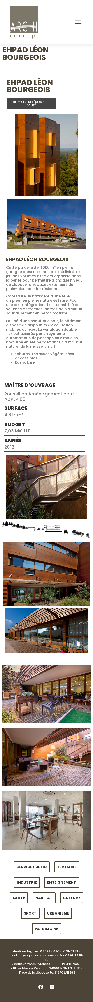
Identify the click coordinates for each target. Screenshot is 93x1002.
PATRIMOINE (46, 928)
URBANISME (58, 913)
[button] (78, 22)
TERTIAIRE (67, 866)
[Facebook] (41, 987)
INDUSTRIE (27, 882)
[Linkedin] (52, 987)
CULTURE (71, 897)
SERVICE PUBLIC (31, 866)
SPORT (30, 913)
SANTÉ (19, 897)
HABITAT (43, 897)
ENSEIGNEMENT (61, 882)
